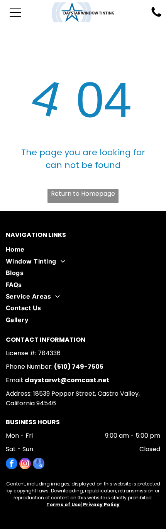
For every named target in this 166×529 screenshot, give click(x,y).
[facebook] (11, 464)
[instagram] (25, 464)
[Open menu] (15, 12)
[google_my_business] (38, 464)
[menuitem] (83, 249)
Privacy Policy (101, 504)
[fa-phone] (156, 16)
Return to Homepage (83, 193)
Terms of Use (63, 504)
